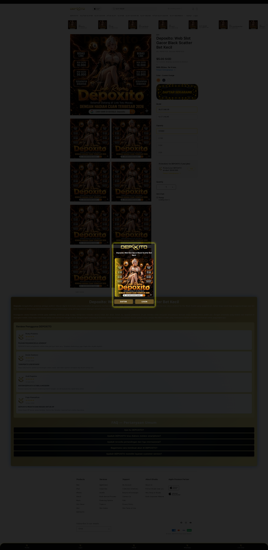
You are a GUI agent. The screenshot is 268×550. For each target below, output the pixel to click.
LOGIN (144, 301)
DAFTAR (123, 301)
